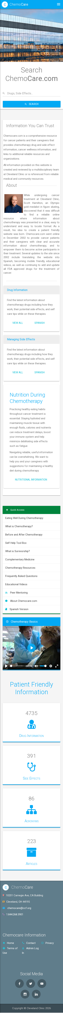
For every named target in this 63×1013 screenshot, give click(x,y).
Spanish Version (19, 609)
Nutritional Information (31, 479)
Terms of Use (10, 950)
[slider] (17, 666)
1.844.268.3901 (14, 914)
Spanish (39, 322)
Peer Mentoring (19, 592)
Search (33, 104)
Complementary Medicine (19, 559)
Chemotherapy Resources (20, 567)
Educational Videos (16, 584)
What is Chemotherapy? (19, 526)
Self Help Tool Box (15, 542)
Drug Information (17, 290)
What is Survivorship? (17, 551)
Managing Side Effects (21, 339)
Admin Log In (30, 950)
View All (17, 322)
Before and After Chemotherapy (23, 534)
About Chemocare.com (23, 600)
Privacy (50, 943)
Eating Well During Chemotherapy (24, 517)
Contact (31, 943)
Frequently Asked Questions (21, 575)
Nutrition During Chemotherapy (27, 398)
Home (10, 943)
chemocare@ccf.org (19, 908)
